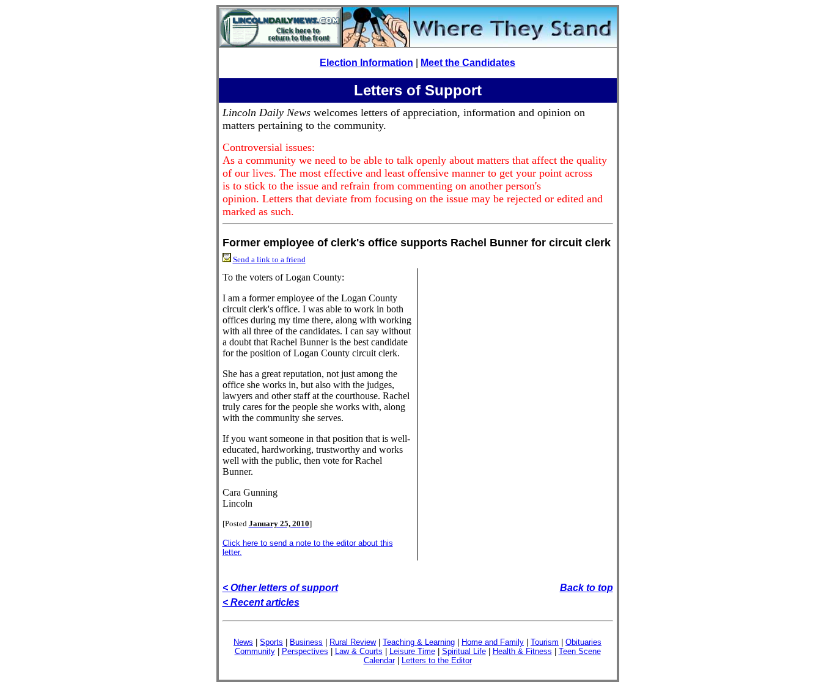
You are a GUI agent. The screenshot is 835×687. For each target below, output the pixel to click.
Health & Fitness (522, 651)
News (243, 642)
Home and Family (493, 642)
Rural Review (352, 642)
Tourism (545, 642)
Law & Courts (359, 651)
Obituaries (583, 642)
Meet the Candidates (468, 62)
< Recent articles (261, 602)
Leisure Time (412, 651)
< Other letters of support (280, 587)
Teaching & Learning (419, 642)
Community (255, 651)
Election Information (366, 62)
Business (306, 642)
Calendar (379, 660)
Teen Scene (580, 651)
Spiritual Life (464, 651)
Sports (271, 642)
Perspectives (305, 651)
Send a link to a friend (269, 259)
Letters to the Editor (437, 660)
